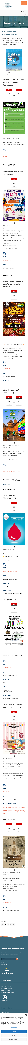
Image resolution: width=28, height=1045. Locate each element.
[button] (26, 1015)
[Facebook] (2, 924)
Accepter (14, 1031)
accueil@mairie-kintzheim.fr (8, 992)
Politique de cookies (13, 1043)
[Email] (8, 924)
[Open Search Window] (25, 14)
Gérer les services (14, 1027)
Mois (9, 72)
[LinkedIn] (11, 924)
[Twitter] (5, 924)
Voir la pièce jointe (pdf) (11, 459)
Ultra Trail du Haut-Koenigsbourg (11, 471)
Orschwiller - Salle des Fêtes (10, 571)
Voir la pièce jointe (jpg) (11, 248)
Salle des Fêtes (7, 260)
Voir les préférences (14, 1039)
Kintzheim (5, 156)
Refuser (14, 1035)
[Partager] (13, 924)
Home (8, 20)
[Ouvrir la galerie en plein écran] (14, 135)
